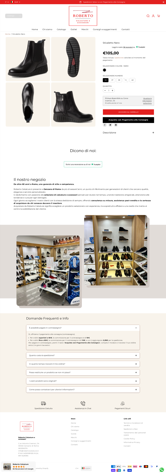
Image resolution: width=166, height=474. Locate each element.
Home (35, 29)
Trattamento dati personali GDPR (135, 434)
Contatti (126, 29)
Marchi (85, 29)
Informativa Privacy (132, 442)
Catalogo (61, 29)
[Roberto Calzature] (83, 15)
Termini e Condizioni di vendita (133, 424)
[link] (30, 426)
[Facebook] (105, 125)
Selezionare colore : (116, 66)
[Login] (153, 16)
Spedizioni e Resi (131, 429)
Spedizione (118, 58)
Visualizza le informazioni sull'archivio (147, 101)
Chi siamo (47, 29)
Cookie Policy (129, 439)
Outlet (74, 29)
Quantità (107, 86)
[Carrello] (158, 16)
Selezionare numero (113, 76)
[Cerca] (148, 16)
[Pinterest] (116, 125)
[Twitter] (110, 125)
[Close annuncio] (163, 2)
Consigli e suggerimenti (105, 29)
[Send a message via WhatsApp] (162, 470)
